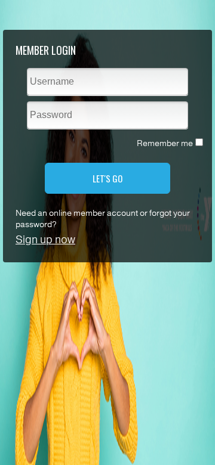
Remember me (165, 143)
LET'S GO (107, 178)
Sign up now (45, 239)
